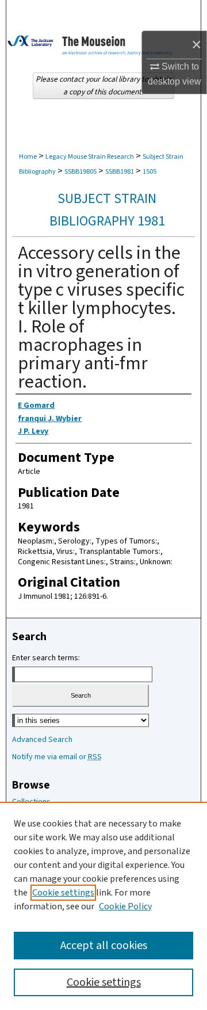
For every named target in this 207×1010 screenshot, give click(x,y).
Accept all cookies (103, 946)
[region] (103, 906)
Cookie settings (63, 892)
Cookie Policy (125, 906)
